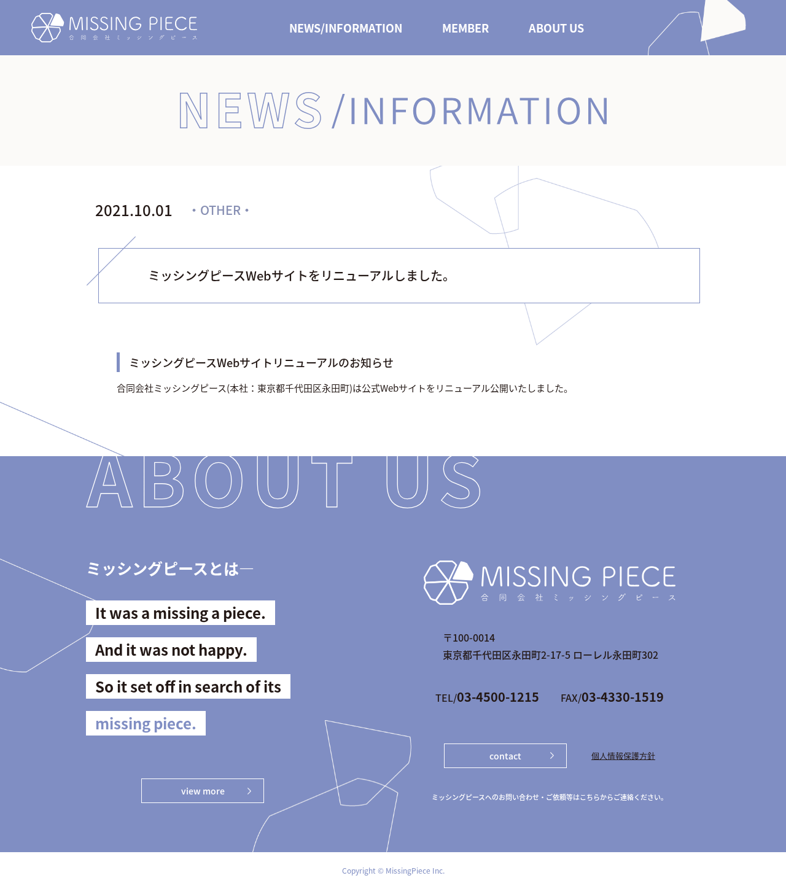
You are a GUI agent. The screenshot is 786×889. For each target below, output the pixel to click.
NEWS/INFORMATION (345, 27)
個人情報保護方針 (623, 755)
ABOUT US (556, 27)
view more (203, 791)
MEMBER (465, 27)
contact (505, 756)
